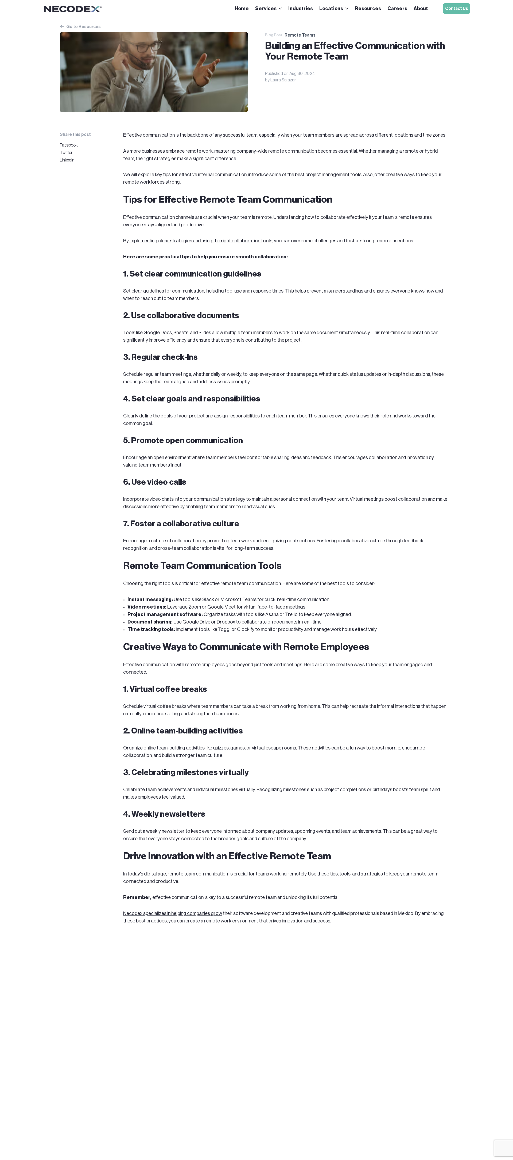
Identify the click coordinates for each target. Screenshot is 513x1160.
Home (242, 8)
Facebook (69, 145)
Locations (331, 8)
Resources (368, 8)
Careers (397, 8)
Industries (300, 8)
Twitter (66, 153)
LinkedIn (67, 160)
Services (266, 8)
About (421, 8)
